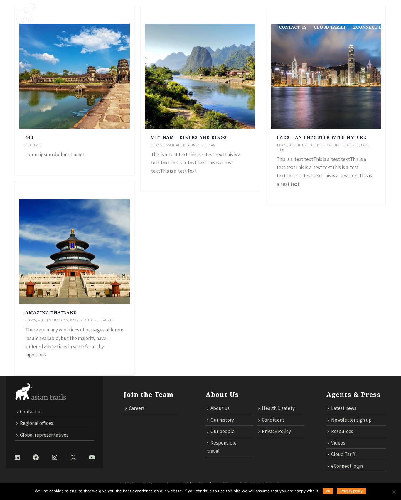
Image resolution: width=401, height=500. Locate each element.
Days (74, 320)
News (208, 12)
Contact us (293, 27)
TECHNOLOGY (256, 12)
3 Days (156, 145)
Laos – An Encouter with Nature (321, 137)
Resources (342, 431)
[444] (87, 76)
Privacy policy (352, 491)
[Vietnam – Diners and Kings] (212, 76)
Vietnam (209, 145)
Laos (365, 145)
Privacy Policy (276, 431)
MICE (228, 12)
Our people (222, 431)
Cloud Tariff (330, 27)
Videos (338, 443)
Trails (129, 12)
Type (280, 150)
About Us (63, 12)
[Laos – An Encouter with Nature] (338, 76)
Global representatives (44, 435)
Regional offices (36, 423)
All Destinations (326, 145)
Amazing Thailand (51, 312)
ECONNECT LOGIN (373, 27)
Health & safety (278, 408)
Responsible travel (222, 447)
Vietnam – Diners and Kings (189, 137)
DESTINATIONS (97, 12)
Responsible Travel (170, 12)
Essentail (172, 145)
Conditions (273, 420)
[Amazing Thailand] (87, 251)
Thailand (107, 320)
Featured (33, 145)
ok (328, 491)
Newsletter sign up (351, 420)
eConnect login (347, 466)
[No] (394, 492)
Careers (137, 408)
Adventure (299, 145)
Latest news (343, 408)
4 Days (282, 145)
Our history (222, 420)
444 (29, 137)
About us (220, 408)
